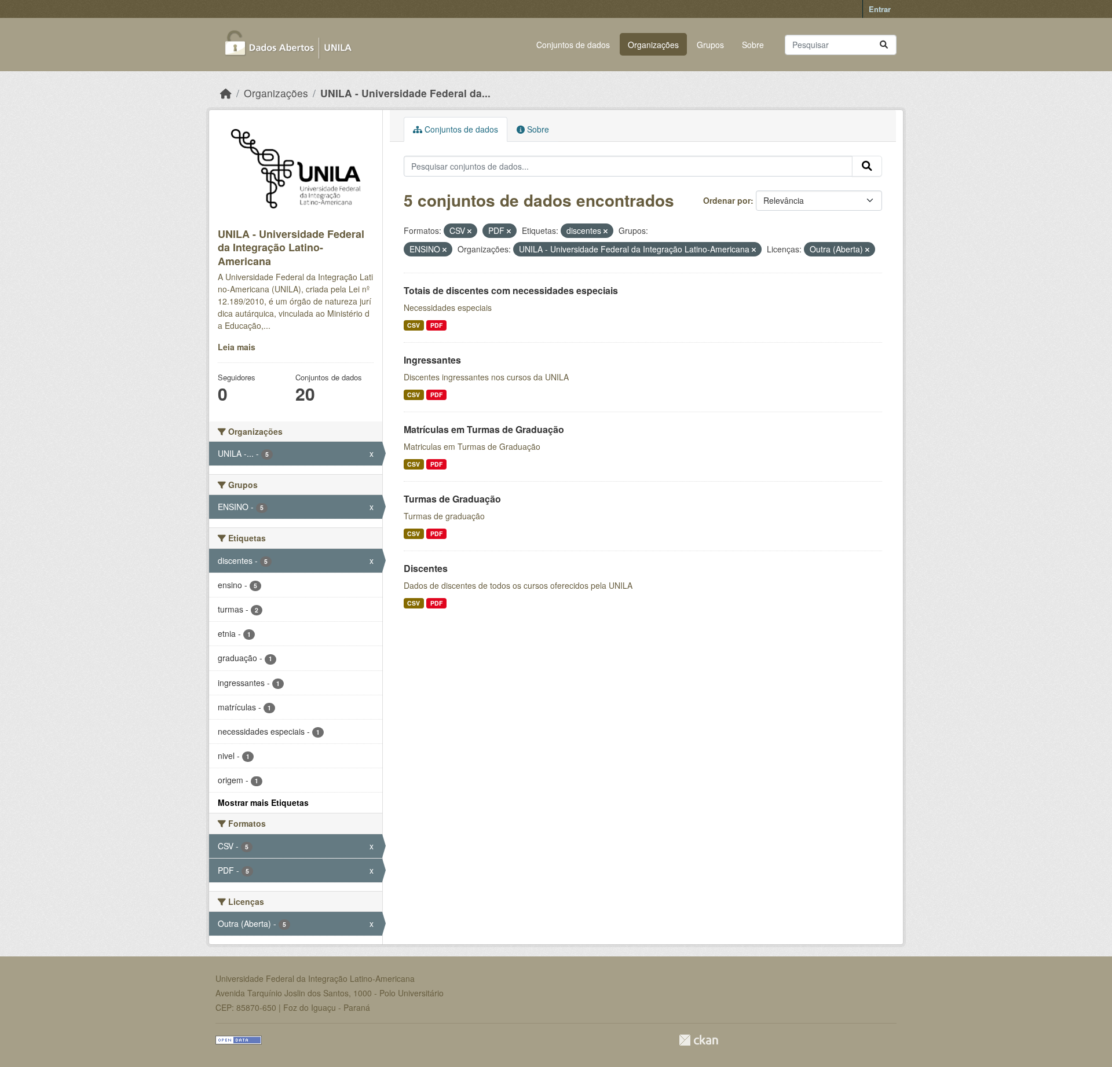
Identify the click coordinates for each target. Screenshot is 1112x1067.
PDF (436, 325)
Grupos (710, 44)
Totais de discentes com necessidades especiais (511, 290)
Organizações (653, 44)
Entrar (880, 8)
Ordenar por (727, 200)
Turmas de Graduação (452, 498)
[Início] (226, 93)
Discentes (426, 568)
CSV (413, 325)
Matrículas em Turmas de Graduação (484, 429)
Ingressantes (432, 359)
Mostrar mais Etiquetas (263, 802)
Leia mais (236, 347)
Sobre (753, 44)
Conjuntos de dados (573, 44)
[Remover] (469, 231)
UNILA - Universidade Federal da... (405, 93)
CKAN (698, 1040)
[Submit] (883, 45)
